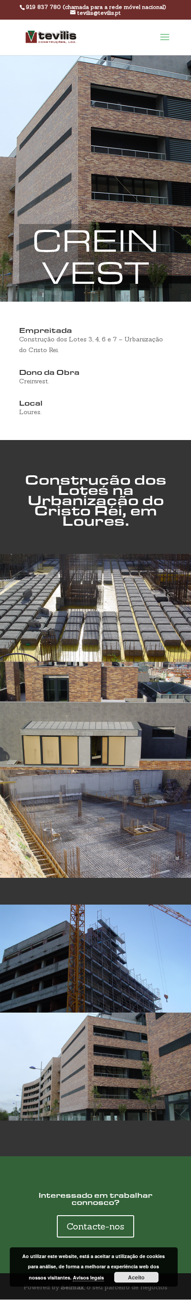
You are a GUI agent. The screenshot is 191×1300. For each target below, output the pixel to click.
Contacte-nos (95, 1226)
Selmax (72, 1287)
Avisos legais (88, 1277)
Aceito (136, 1277)
